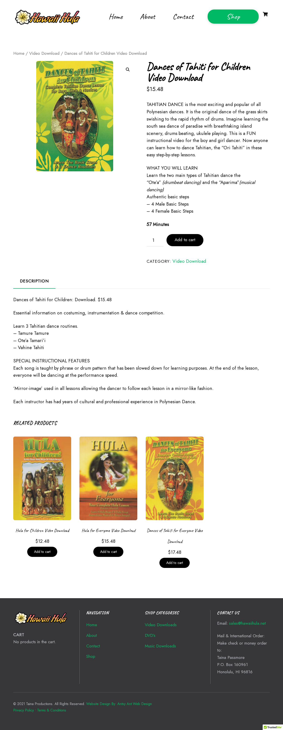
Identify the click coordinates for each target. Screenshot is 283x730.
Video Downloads (161, 625)
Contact (183, 16)
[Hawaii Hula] (49, 25)
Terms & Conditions (51, 710)
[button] (128, 70)
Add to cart (185, 240)
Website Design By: (101, 703)
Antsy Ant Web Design (134, 703)
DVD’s (150, 635)
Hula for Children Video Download (42, 530)
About (147, 16)
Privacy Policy (23, 710)
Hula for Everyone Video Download (108, 530)
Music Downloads (160, 646)
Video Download (44, 53)
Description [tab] (34, 281)
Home (115, 16)
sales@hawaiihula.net (247, 623)
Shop (233, 16)
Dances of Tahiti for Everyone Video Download (175, 536)
